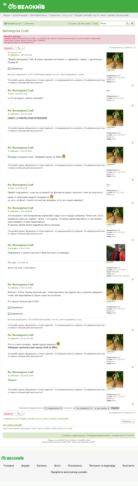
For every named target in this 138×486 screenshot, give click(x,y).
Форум (25, 465)
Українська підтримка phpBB (83, 442)
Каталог (42, 465)
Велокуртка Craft (16, 31)
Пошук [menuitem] (74, 23)
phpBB (60, 440)
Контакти (128, 465)
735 (118, 268)
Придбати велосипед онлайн (69, 472)
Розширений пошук (132, 23)
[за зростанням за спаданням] (101, 408)
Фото (57, 465)
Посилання (75, 465)
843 (118, 76)
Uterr (109, 90)
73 (118, 96)
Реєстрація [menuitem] (85, 23)
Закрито (8, 48)
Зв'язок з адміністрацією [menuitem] (74, 435)
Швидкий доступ (14, 23)
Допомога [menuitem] (30, 23)
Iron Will (110, 262)
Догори (133, 85)
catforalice (111, 70)
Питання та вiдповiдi (102, 465)
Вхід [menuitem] (96, 23)
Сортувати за (69, 408)
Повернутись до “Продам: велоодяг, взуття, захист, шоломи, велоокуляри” (37, 419)
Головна (9, 465)
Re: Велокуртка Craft (20, 90)
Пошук (127, 23)
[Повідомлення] (9, 55)
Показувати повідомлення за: (31, 408)
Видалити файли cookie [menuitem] (99, 435)
